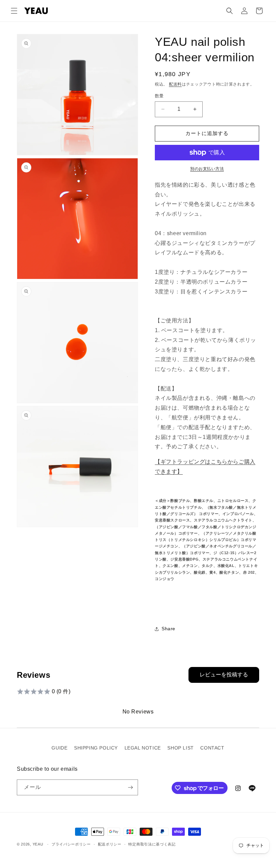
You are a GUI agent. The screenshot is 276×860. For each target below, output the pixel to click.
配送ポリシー (110, 844)
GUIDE (59, 748)
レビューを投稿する (224, 674)
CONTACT (212, 748)
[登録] (130, 787)
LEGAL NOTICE (143, 748)
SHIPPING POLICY (96, 748)
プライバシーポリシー (71, 844)
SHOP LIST (180, 748)
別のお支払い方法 (207, 168)
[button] (14, 10)
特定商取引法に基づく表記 (151, 844)
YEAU (38, 844)
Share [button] (168, 628)
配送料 (175, 84)
